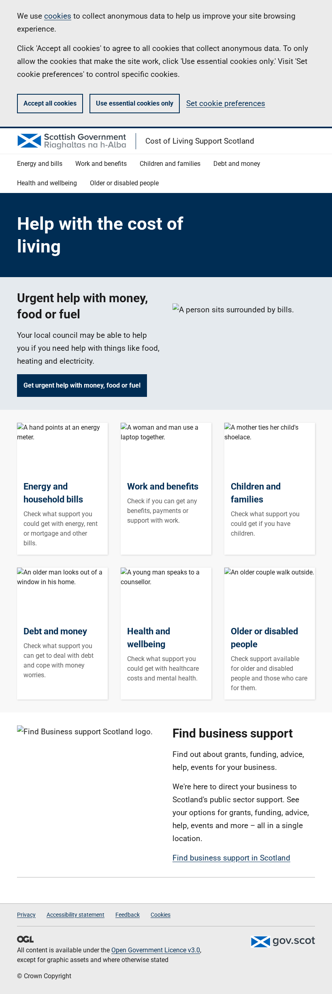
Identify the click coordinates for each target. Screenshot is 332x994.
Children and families (256, 492)
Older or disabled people (264, 637)
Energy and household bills (53, 492)
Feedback (127, 914)
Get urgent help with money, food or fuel (81, 385)
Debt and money (55, 631)
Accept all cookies (50, 103)
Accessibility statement (75, 914)
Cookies (160, 914)
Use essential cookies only (134, 103)
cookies (57, 16)
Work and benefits (162, 486)
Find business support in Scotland (231, 858)
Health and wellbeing (148, 637)
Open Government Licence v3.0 (155, 950)
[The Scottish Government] (282, 942)
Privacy (26, 914)
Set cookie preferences (225, 103)
